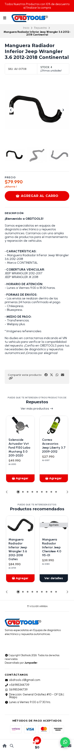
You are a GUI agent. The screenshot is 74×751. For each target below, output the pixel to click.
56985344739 (18, 689)
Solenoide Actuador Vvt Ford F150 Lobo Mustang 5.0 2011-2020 (19, 447)
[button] (11, 378)
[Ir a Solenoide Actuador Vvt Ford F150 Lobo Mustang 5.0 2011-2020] (20, 425)
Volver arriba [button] (38, 606)
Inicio (26, 27)
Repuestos (40, 27)
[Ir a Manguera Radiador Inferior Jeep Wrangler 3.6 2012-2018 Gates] (20, 525)
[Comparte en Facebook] (46, 375)
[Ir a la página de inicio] (4, 746)
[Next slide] (63, 110)
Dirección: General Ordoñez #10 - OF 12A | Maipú (36, 696)
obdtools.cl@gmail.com (24, 680)
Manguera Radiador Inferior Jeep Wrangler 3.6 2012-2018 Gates (17, 549)
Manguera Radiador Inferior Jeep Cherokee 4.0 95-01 (51, 547)
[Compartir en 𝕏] (51, 375)
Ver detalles (53, 578)
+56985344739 (19, 684)
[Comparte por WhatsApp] (57, 375)
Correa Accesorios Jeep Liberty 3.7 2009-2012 (54, 445)
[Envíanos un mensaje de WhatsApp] (65, 742)
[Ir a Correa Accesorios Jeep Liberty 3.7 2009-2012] (54, 425)
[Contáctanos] (69, 746)
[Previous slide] (11, 110)
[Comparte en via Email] (63, 375)
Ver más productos (35, 408)
